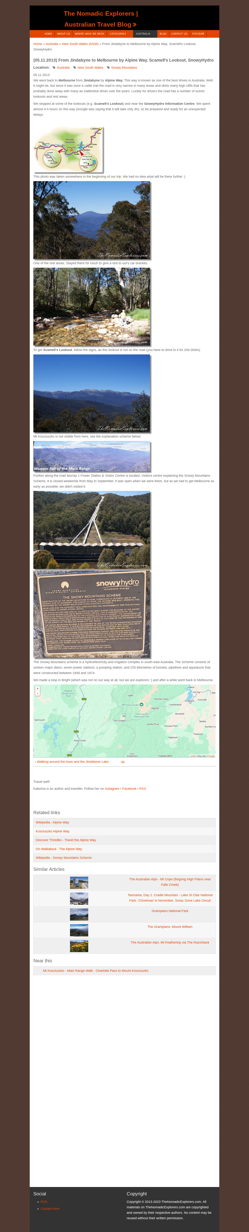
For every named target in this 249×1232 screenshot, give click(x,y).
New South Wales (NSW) (80, 44)
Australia (143, 33)
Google (211, 755)
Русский (198, 33)
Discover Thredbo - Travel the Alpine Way (66, 840)
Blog (163, 33)
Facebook (129, 788)
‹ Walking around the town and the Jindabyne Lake (72, 762)
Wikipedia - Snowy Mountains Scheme (64, 858)
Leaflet (193, 755)
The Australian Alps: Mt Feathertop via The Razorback (170, 942)
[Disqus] (124, 1029)
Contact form (50, 1208)
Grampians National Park (170, 911)
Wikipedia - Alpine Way (52, 822)
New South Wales (90, 67)
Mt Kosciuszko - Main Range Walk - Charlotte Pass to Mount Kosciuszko (95, 971)
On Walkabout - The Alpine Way (59, 849)
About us (63, 33)
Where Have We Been (89, 33)
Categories (118, 33)
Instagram (112, 788)
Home (48, 33)
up (122, 762)
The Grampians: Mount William (169, 927)
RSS (142, 788)
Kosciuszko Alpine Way (52, 831)
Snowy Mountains (124, 67)
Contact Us (179, 33)
